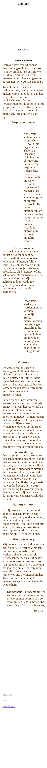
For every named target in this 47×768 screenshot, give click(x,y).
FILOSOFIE (23, 50)
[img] (23, 22)
